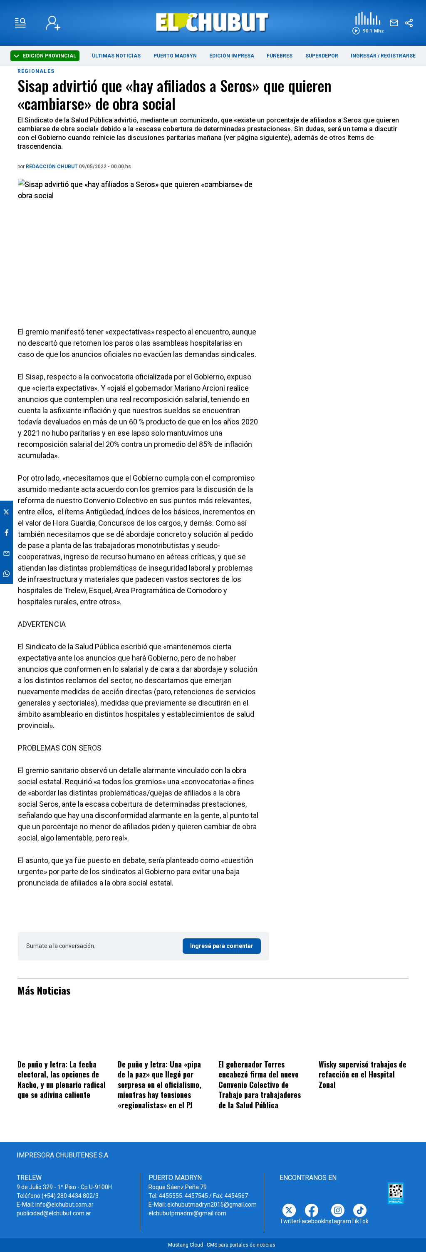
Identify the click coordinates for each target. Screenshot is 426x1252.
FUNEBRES (279, 56)
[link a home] (213, 22)
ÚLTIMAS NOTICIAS (116, 56)
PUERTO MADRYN (175, 56)
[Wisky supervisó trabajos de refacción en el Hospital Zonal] (364, 1033)
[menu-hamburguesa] (20, 23)
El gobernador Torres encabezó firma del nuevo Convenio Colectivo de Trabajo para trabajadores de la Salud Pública (259, 1084)
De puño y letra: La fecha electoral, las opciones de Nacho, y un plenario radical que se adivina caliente (61, 1079)
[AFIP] (396, 1193)
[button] (368, 23)
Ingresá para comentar (221, 946)
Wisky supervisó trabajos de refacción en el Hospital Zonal (362, 1074)
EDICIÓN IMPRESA (231, 56)
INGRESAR (363, 56)
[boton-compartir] (409, 22)
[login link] (53, 23)
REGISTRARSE (398, 56)
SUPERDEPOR (321, 56)
